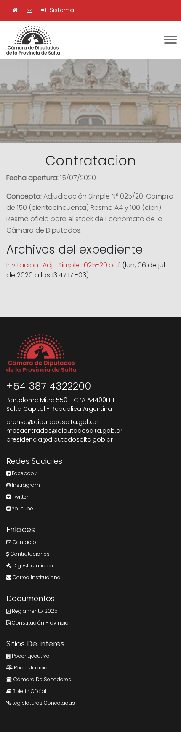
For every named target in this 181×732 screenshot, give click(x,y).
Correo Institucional (36, 577)
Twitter (19, 496)
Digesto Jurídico (32, 565)
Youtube (22, 508)
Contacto (23, 542)
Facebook (24, 473)
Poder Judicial (31, 667)
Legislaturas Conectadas (43, 702)
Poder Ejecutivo (30, 655)
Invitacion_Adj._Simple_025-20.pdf (63, 265)
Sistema (61, 10)
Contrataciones (29, 553)
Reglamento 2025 (34, 610)
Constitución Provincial (40, 622)
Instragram (25, 485)
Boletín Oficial (28, 691)
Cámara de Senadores (41, 679)
